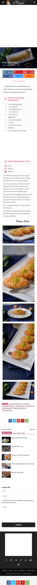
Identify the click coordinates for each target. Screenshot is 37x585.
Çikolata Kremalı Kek (17, 472)
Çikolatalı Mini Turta (17, 446)
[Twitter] (30, 560)
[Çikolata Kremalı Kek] (6, 474)
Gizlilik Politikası (31, 570)
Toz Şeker (18, 120)
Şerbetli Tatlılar (16, 45)
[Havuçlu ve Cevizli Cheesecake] (6, 457)
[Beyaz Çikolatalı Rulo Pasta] (6, 440)
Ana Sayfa (3, 45)
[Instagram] (11, 560)
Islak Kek (32, 429)
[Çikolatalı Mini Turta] (6, 448)
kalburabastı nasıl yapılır (8, 406)
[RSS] (26, 560)
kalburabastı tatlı (30, 406)
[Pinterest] (21, 560)
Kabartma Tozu (17, 109)
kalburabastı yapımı (7, 410)
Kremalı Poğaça (6, 429)
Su (13, 122)
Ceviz (13, 114)
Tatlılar (9, 45)
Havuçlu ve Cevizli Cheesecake (20, 455)
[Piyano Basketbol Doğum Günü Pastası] (6, 466)
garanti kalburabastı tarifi (15, 404)
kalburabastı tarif (20, 406)
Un (17, 112)
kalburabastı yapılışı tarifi (20, 408)
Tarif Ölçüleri (22, 570)
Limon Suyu (17, 125)
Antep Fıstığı (22, 130)
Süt (17, 107)
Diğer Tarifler (7, 433)
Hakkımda (4, 570)
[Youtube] (18, 565)
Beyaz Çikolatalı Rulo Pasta (19, 438)
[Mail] (16, 560)
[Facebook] (6, 560)
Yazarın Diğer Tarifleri (19, 433)
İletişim (10, 570)
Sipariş (15, 570)
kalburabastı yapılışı (7, 408)
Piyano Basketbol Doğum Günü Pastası (23, 464)
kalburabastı (26, 404)
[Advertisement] (18, 25)
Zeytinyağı (18, 104)
